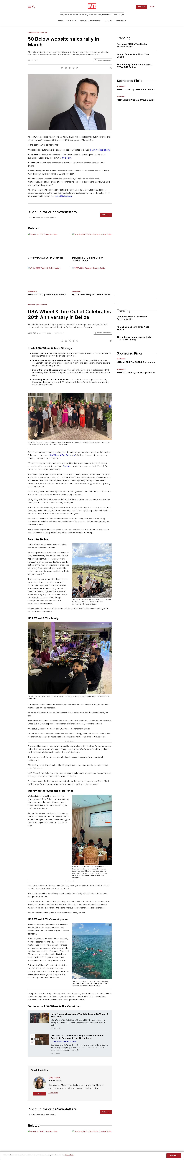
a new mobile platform (100, 150)
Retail (60, 21)
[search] (33, 6)
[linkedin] (66, 68)
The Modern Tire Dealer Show (64, 1041)
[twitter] (70, 68)
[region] (92, 1155)
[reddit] (74, 68)
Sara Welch (33, 333)
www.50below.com (63, 196)
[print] (111, 68)
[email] (77, 68)
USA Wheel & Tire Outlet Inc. (62, 455)
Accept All (173, 1155)
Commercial (72, 21)
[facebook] (62, 68)
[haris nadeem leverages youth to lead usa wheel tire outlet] (39, 1018)
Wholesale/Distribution (90, 21)
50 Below (66, 158)
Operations (121, 21)
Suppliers (109, 21)
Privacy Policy (69, 1155)
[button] (29, 6)
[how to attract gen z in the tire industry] (39, 1039)
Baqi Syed (67, 466)
